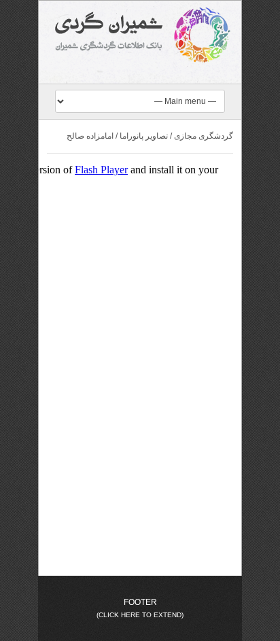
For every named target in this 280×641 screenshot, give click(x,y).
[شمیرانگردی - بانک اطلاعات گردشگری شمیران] (140, 35)
